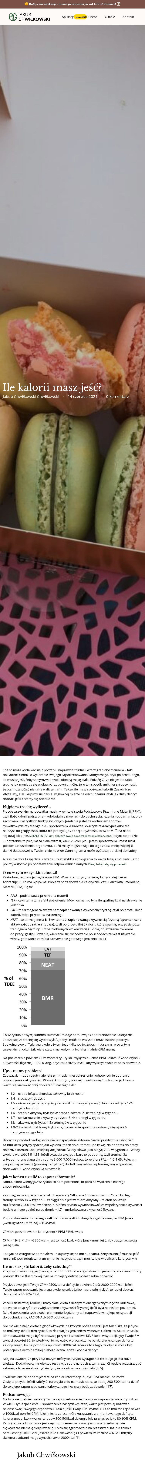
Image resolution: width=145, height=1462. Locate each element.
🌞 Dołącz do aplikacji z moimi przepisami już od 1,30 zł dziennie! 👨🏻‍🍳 (72, 4)
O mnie (110, 17)
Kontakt (128, 17)
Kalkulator (89, 17)
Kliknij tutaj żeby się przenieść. (107, 864)
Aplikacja (68, 17)
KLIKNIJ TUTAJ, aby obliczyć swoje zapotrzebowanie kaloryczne (70, 836)
